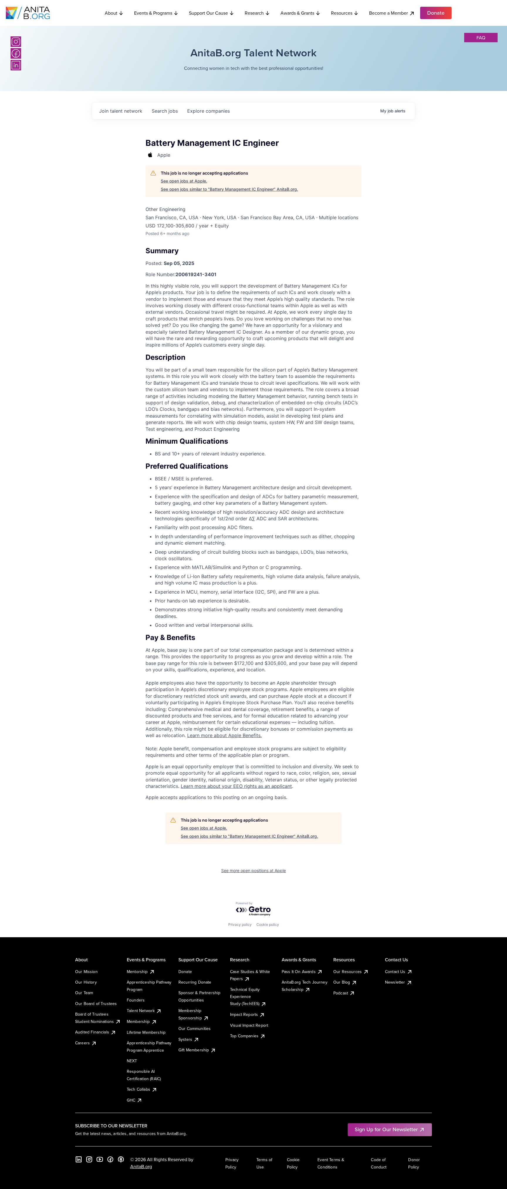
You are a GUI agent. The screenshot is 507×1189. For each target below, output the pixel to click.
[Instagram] (15, 41)
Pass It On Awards (299, 971)
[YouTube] (99, 1159)
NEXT (132, 1061)
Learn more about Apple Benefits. (224, 735)
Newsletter (395, 982)
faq (480, 37)
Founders (136, 1000)
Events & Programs (153, 13)
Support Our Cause (208, 13)
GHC (131, 1100)
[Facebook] (15, 53)
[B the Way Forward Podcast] (120, 1159)
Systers (185, 1039)
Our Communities (194, 1028)
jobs (165, 111)
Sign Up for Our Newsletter (386, 1129)
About (111, 13)
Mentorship (137, 971)
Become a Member (388, 13)
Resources (341, 13)
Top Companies (244, 1036)
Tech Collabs (138, 1089)
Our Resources (347, 971)
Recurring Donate (195, 982)
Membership (138, 1021)
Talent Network (141, 1011)
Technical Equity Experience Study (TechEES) (245, 997)
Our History (86, 982)
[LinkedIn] (15, 65)
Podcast (340, 993)
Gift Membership (193, 1050)
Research (254, 13)
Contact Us (395, 971)
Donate (185, 971)
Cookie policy (267, 924)
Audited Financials (92, 1032)
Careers (82, 1043)
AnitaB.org (141, 1166)
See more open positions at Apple (253, 870)
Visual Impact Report (249, 1025)
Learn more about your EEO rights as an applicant (236, 786)
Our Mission (86, 971)
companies (208, 111)
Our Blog (341, 982)
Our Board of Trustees (96, 1003)
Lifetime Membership (146, 1032)
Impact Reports (244, 1014)
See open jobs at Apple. (184, 180)
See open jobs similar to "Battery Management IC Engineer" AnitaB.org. (229, 189)
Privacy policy (240, 924)
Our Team (84, 993)
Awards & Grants (297, 13)
